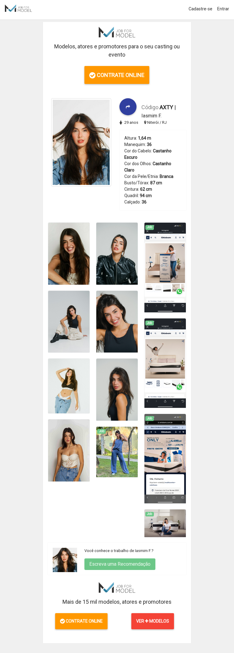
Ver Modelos (152, 621)
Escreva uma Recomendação (120, 564)
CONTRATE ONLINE (120, 75)
